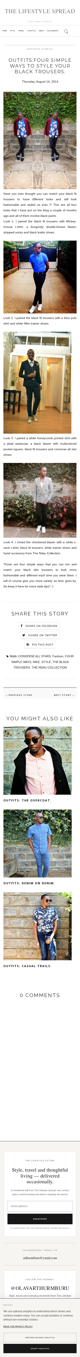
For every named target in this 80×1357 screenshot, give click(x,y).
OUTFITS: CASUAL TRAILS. (27, 966)
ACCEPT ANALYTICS (40, 1348)
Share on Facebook (41, 626)
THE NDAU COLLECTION (49, 667)
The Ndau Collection (46, 553)
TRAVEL (21, 30)
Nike (27, 323)
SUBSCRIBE (40, 1219)
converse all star (65, 449)
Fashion (57, 656)
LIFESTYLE (31, 30)
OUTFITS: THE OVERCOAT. (27, 800)
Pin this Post (43, 644)
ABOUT (41, 30)
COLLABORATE (52, 30)
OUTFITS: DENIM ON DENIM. (29, 883)
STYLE (12, 30)
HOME (5, 30)
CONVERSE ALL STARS (34, 656)
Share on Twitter (42, 635)
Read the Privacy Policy (18, 1326)
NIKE (36, 662)
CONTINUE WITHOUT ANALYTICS (40, 1337)
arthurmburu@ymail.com (40, 1257)
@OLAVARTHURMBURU (40, 1288)
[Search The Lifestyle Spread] (66, 30)
